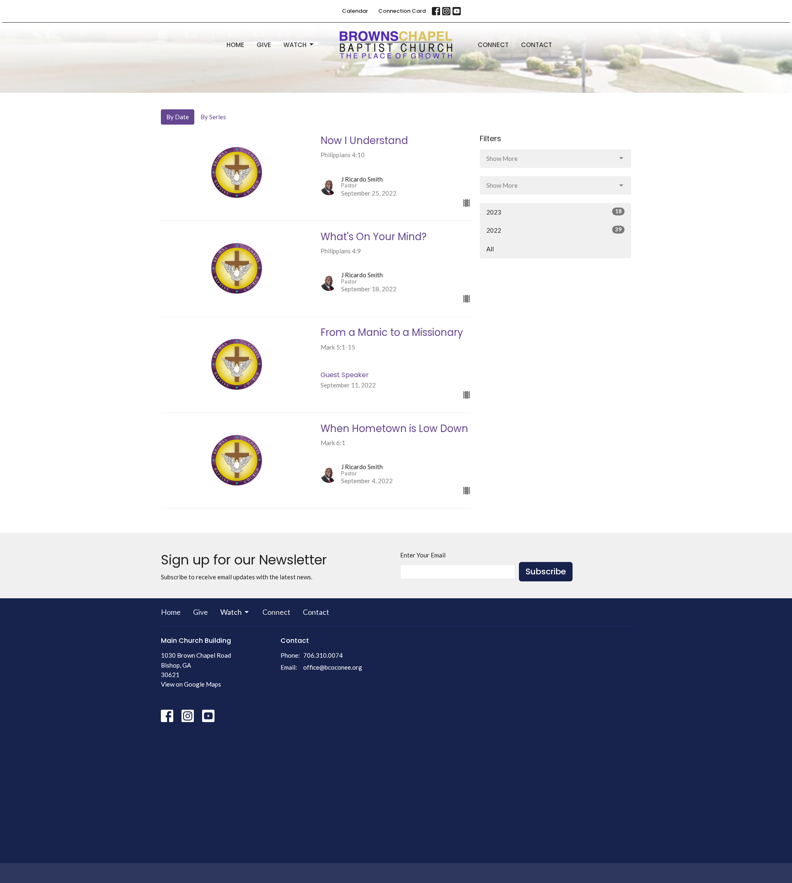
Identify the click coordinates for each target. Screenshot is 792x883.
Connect (493, 44)
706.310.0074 (323, 655)
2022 (554, 230)
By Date (177, 116)
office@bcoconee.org (332, 667)
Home (235, 44)
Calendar (355, 11)
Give (264, 44)
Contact (536, 44)
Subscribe (546, 571)
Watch (294, 44)
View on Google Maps (191, 684)
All (490, 249)
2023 (554, 212)
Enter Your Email (423, 555)
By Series (213, 116)
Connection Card (402, 11)
